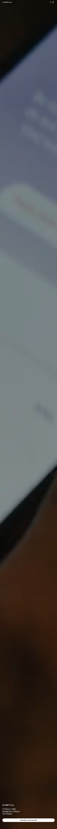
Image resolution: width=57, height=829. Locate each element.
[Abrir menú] (50, 2)
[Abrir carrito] (53, 2)
